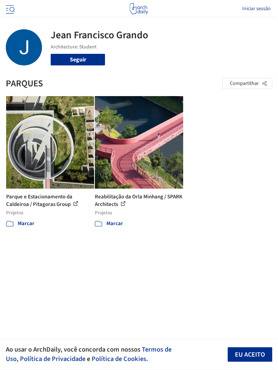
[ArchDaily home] (139, 8)
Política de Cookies (119, 358)
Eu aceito (250, 354)
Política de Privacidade (52, 358)
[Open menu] (9, 9)
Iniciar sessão (256, 8)
